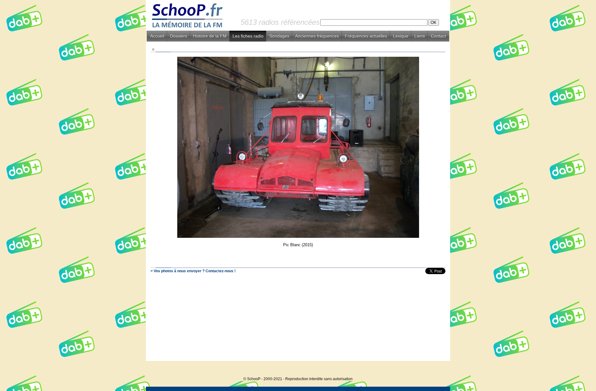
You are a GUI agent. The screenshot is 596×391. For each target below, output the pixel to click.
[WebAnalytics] (437, 369)
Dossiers (178, 35)
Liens (419, 35)
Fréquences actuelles (366, 35)
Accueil (157, 35)
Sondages (279, 35)
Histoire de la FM (210, 35)
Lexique (401, 35)
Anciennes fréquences (317, 35)
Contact (438, 35)
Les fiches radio (248, 35)
